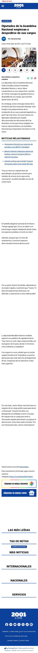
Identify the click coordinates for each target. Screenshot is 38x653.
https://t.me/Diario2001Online (21, 477)
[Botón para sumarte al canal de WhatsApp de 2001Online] (28, 78)
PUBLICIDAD (23, 636)
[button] (9, 70)
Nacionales (6, 21)
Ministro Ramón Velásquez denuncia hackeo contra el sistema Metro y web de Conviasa (18, 154)
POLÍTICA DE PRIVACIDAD (28, 631)
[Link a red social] (6, 624)
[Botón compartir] (4, 70)
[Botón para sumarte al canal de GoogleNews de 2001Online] (19, 493)
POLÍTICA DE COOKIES (12, 636)
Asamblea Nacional (19, 546)
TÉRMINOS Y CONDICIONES (10, 631)
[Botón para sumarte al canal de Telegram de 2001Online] (31, 78)
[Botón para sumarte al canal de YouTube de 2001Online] (35, 78)
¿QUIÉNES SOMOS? (13, 640)
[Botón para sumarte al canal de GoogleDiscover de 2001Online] (19, 484)
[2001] (19, 6)
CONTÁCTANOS (24, 640)
